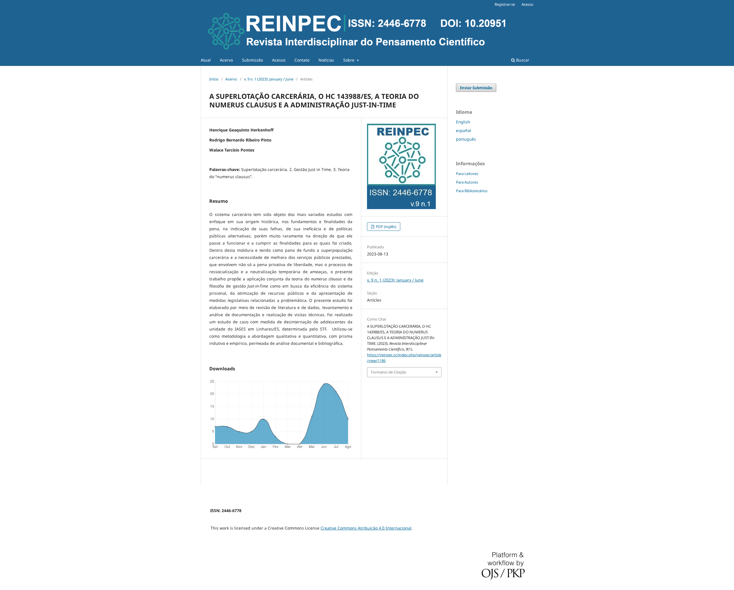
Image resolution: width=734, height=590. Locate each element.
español (463, 130)
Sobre (349, 60)
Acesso (278, 60)
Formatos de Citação (388, 372)
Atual (206, 60)
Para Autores (467, 182)
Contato (301, 60)
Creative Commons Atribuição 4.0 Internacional (366, 528)
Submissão (252, 60)
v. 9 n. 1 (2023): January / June (268, 79)
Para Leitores (467, 173)
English (463, 122)
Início (213, 79)
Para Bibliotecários (471, 190)
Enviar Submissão (476, 87)
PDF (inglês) (385, 226)
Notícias (326, 60)
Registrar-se (505, 4)
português (466, 139)
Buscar (522, 60)
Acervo (226, 60)
